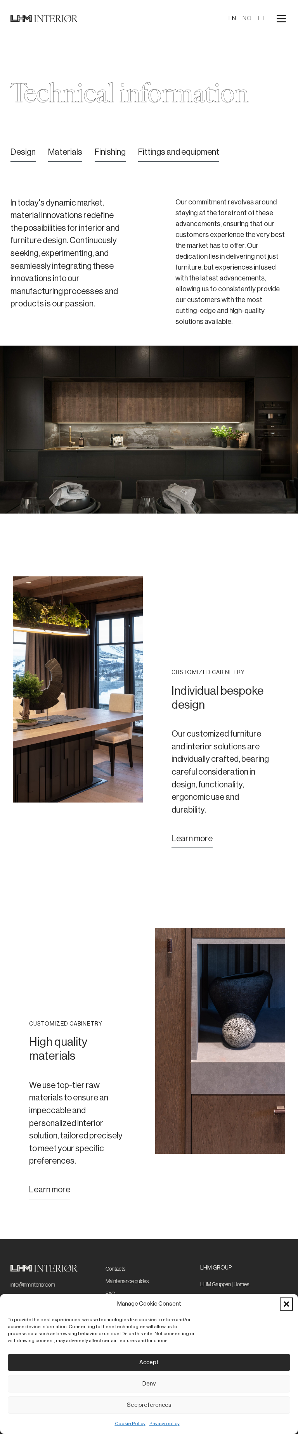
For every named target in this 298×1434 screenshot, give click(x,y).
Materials (65, 152)
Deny (149, 1384)
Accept (149, 1362)
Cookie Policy (130, 1423)
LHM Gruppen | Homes (224, 1284)
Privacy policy (164, 1423)
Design (23, 152)
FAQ (110, 1293)
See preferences (149, 1405)
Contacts (115, 1269)
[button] (286, 1304)
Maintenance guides (127, 1281)
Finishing (110, 152)
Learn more (192, 838)
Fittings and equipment (178, 152)
